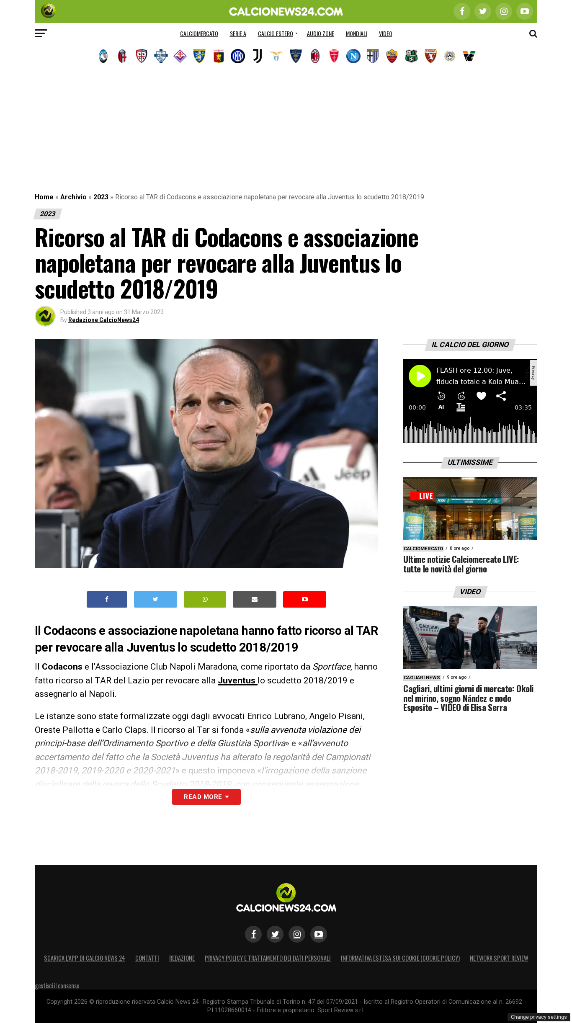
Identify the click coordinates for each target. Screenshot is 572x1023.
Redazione (182, 957)
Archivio (73, 197)
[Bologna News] (122, 56)
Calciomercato (199, 33)
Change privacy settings (539, 1017)
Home (44, 197)
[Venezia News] (469, 56)
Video (385, 33)
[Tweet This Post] (155, 599)
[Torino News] (430, 56)
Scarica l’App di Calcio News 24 (84, 957)
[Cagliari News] (141, 56)
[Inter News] (237, 56)
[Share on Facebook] (107, 599)
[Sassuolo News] (411, 56)
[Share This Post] (205, 599)
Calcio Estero (275, 33)
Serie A (238, 33)
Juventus (238, 680)
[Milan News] (315, 56)
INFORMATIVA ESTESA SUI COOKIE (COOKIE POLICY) (400, 957)
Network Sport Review (499, 957)
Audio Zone (320, 33)
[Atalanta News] (103, 56)
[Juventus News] (257, 56)
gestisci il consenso (57, 985)
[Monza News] (334, 56)
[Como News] (160, 56)
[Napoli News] (353, 56)
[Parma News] (372, 56)
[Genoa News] (218, 56)
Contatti (147, 957)
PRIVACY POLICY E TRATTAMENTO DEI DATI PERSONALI (268, 957)
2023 (100, 197)
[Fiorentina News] (180, 56)
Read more (203, 797)
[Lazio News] (276, 56)
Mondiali (356, 33)
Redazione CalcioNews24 (103, 320)
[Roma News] (392, 56)
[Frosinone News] (199, 56)
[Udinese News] (449, 56)
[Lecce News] (295, 56)
